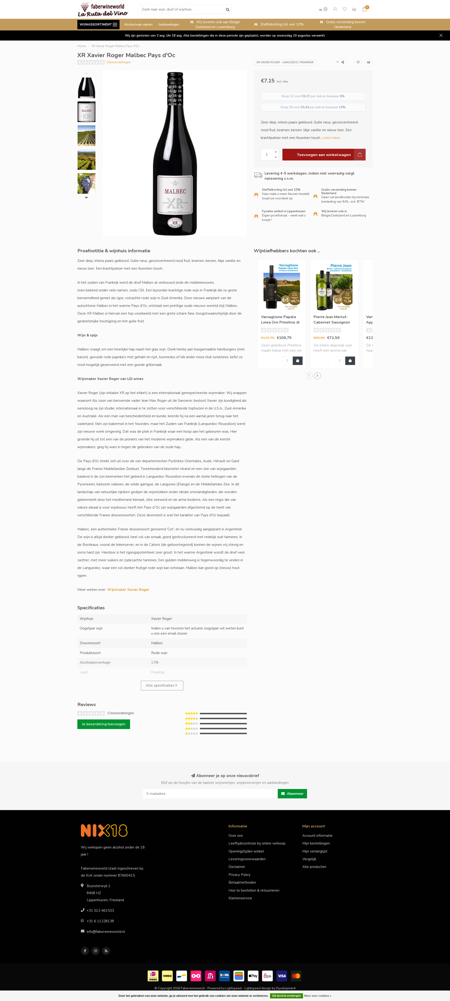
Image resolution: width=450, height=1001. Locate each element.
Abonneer (295, 793)
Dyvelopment (286, 988)
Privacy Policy (240, 874)
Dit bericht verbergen (286, 995)
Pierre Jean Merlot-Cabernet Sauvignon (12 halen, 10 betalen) (334, 322)
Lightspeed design (257, 988)
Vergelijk (309, 859)
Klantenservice (240, 898)
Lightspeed (233, 988)
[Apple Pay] (254, 975)
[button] (90, 73)
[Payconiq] (196, 975)
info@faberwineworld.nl (106, 931)
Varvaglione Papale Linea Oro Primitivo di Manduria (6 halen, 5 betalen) (280, 325)
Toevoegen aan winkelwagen (324, 154)
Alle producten (314, 866)
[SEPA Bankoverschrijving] (225, 975)
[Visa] (282, 975)
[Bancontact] (182, 975)
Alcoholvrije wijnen (138, 24)
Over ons (236, 835)
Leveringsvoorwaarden (247, 859)
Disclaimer (237, 866)
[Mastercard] (297, 975)
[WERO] (168, 975)
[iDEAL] (154, 975)
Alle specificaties (160, 685)
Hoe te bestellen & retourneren (254, 890)
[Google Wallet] (239, 975)
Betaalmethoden (242, 882)
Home (81, 46)
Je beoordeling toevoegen (103, 724)
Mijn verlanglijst (314, 851)
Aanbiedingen (168, 24)
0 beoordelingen (119, 62)
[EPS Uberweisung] (268, 975)
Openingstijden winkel (246, 851)
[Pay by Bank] (211, 975)
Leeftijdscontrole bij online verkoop (257, 843)
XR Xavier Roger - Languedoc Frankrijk (285, 62)
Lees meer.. (331, 137)
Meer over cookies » (317, 995)
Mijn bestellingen (316, 843)
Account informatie (317, 835)
